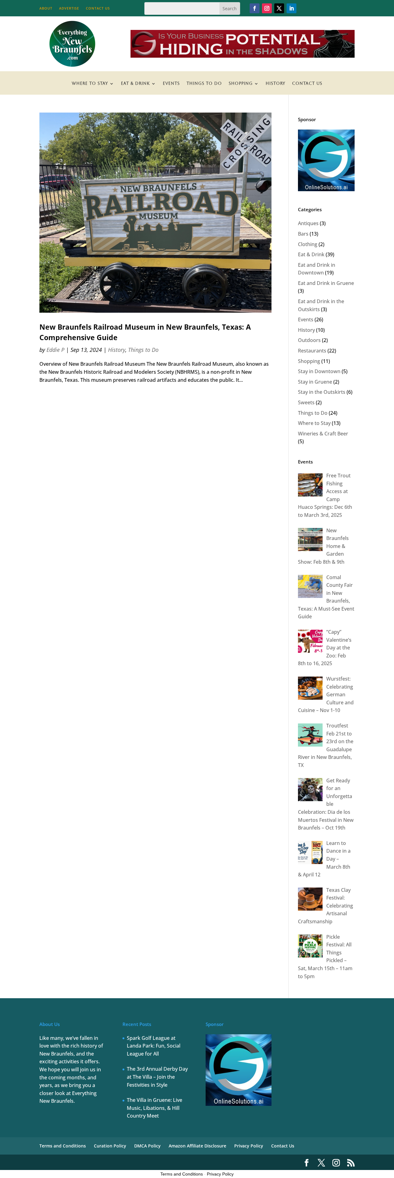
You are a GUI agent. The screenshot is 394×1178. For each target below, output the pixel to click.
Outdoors (309, 340)
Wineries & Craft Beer (323, 433)
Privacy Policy (248, 1146)
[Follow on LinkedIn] (291, 8)
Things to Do (204, 83)
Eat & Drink (135, 83)
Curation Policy (110, 1146)
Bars (303, 233)
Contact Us (98, 8)
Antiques (308, 223)
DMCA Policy (147, 1146)
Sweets (306, 402)
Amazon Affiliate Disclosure (197, 1146)
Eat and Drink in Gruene (326, 283)
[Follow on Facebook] (254, 8)
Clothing (307, 244)
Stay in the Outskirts (321, 392)
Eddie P (55, 349)
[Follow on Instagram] (267, 8)
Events (171, 83)
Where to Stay (90, 83)
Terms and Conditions (62, 1146)
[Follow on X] (279, 8)
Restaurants (312, 350)
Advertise (69, 8)
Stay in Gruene (315, 381)
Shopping (241, 83)
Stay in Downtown (319, 371)
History (275, 83)
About (45, 8)
